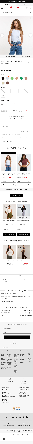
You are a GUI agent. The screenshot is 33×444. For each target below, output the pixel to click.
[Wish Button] (18, 155)
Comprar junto (16, 195)
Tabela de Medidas (20, 104)
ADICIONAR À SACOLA (9, 234)
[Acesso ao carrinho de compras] (30, 8)
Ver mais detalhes (7, 141)
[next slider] (1, 221)
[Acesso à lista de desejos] (27, 8)
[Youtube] (13, 418)
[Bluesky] (27, 418)
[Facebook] (16, 418)
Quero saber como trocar (7, 301)
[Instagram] (6, 418)
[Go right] (30, 35)
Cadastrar (17, 337)
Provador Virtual (7, 104)
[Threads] (24, 418)
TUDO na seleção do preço (16, 1)
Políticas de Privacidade (21, 434)
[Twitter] (20, 418)
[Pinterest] (9, 418)
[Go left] (2, 35)
